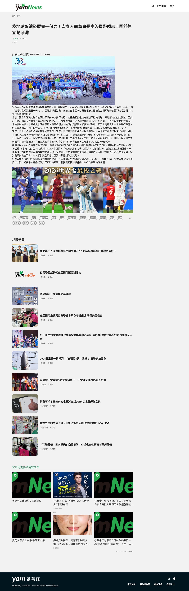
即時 (18, 16)
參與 (120, 218)
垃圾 (25, 223)
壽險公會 (72, 218)
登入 (172, 6)
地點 (112, 218)
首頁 (13, 16)
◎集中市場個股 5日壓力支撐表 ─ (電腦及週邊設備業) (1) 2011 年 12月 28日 (112, 542)
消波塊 (103, 218)
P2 (14, 218)
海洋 (33, 223)
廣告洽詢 (158, 584)
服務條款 (131, 584)
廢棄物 (83, 218)
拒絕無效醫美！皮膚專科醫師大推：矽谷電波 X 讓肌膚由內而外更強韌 (71, 542)
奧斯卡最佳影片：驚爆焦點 (27, 500)
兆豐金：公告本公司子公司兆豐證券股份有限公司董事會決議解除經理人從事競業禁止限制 (112, 502)
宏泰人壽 (24, 218)
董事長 (93, 218)
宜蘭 (41, 223)
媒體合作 (170, 584)
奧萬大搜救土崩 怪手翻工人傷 (28, 540)
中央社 (15, 38)
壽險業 (16, 223)
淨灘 (34, 218)
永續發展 (44, 218)
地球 (54, 218)
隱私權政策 (145, 584)
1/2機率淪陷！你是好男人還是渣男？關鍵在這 (71, 502)
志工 (62, 218)
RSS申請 (161, 6)
